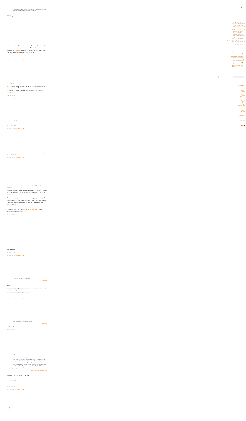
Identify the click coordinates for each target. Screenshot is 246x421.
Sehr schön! (242, 50)
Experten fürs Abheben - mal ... (238, 34)
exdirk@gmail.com (241, 85)
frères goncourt (242, 94)
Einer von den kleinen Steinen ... (238, 65)
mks (244, 112)
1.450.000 (14, 380)
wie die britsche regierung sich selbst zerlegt (21, 120)
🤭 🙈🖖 (243, 62)
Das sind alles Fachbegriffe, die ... (238, 56)
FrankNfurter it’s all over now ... (238, 22)
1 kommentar (11, 98)
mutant (243, 99)
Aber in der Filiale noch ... (239, 37)
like (244, 59)
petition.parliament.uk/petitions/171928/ (39, 370)
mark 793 (242, 96)
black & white (242, 109)
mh (244, 97)
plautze (243, 102)
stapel (243, 104)
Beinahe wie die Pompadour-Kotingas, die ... (236, 40)
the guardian (44, 323)
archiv (12, 326)
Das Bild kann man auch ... (239, 46)
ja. (244, 28)
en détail (243, 110)
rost (244, 114)
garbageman (242, 92)
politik (23, 22)
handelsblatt (44, 280)
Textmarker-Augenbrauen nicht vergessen (237, 53)
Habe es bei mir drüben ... (239, 25)
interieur (243, 111)
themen (240, 71)
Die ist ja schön (242, 43)
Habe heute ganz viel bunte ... (239, 31)
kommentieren (18, 22)
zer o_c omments (241, 105)
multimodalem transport (32, 209)
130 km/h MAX (10, 83)
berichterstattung (25, 45)
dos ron (243, 91)
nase (243, 101)
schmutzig (18, 50)
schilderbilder (242, 115)
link (7, 22)
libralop (243, 95)
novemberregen (242, 100)
